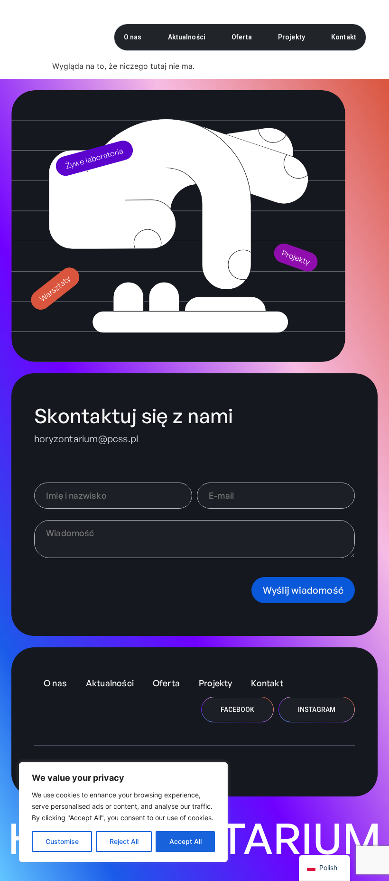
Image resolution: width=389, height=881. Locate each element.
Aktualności (187, 37)
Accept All (185, 841)
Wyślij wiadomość (303, 590)
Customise (62, 841)
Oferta (242, 37)
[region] (123, 812)
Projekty (291, 37)
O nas (133, 37)
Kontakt (343, 37)
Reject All (124, 841)
